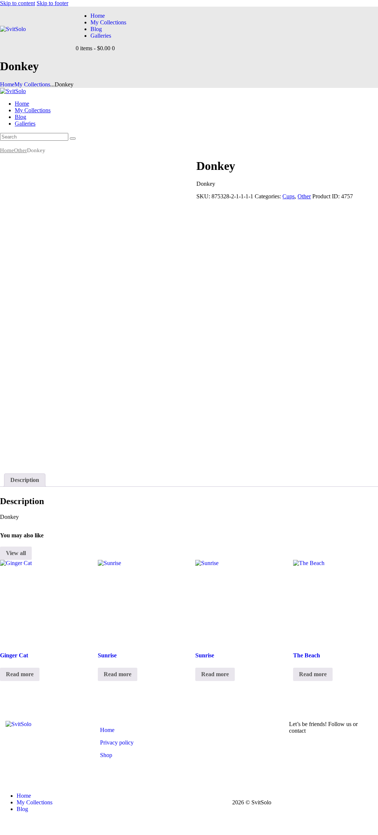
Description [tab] (24, 480)
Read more (20, 674)
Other (20, 150)
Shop (106, 755)
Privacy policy (117, 742)
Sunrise (107, 655)
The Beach (306, 655)
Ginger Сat (14, 655)
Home (7, 84)
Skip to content (17, 3)
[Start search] (73, 138)
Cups (288, 196)
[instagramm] (12, 144)
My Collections (32, 84)
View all (16, 553)
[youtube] (4, 144)
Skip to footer (52, 3)
